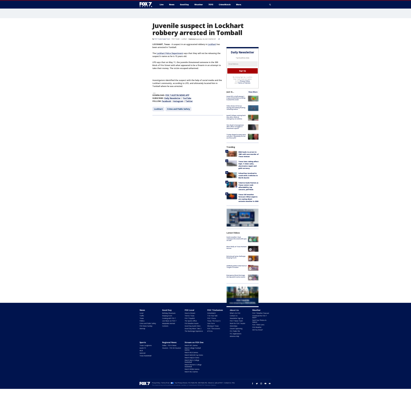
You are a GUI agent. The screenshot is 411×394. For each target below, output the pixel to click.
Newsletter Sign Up (236, 318)
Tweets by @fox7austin (235, 309)
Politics (142, 321)
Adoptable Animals (168, 323)
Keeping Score (167, 316)
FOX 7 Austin (176, 39)
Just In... (230, 92)
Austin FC (143, 348)
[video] (253, 239)
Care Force (211, 323)
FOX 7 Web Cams (258, 325)
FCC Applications (235, 334)
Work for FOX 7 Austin (237, 323)
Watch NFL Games (191, 345)
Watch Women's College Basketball (193, 366)
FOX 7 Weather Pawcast (260, 313)
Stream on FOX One (194, 342)
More (238, 4)
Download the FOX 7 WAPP (259, 317)
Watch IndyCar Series (192, 358)
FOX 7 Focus (211, 318)
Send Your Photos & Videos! (259, 321)
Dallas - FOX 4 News (169, 345)
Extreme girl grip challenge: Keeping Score (236, 257)
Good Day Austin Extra (192, 326)
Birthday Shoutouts (169, 313)
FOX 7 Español (190, 318)
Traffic (142, 316)
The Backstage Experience (194, 331)
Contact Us (234, 316)
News (142, 310)
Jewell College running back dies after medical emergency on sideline (236, 117)
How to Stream (190, 313)
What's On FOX (235, 313)
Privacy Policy (245, 81)
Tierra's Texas (189, 316)
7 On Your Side (212, 316)
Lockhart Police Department (170, 53)
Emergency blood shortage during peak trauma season (235, 276)
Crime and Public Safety (178, 109)
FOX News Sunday (146, 326)
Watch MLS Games (191, 372)
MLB (141, 351)
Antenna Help (234, 336)
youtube (265, 383)
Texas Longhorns (146, 345)
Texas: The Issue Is (213, 321)
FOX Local (189, 310)
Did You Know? (257, 330)
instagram (261, 383)
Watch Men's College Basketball (192, 361)
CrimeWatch (211, 313)
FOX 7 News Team (236, 321)
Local (141, 313)
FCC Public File (235, 331)
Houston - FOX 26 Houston (171, 348)
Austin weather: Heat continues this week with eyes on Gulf (236, 238)
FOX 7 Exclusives (215, 310)
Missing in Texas (213, 326)
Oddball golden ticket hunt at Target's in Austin (236, 266)
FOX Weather (256, 327)
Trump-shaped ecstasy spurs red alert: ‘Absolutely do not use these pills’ (236, 136)
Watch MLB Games (191, 352)
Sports (143, 342)
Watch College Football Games (193, 349)
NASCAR (142, 353)
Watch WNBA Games (192, 369)
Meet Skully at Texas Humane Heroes (236, 247)
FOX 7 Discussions (213, 328)
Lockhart (184, 39)
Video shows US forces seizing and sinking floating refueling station (235, 107)
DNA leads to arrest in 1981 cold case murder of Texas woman (248, 154)
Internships (233, 326)
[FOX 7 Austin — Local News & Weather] (147, 4)
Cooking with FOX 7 (169, 318)
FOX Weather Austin (192, 323)
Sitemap (142, 328)
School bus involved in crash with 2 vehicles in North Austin (248, 175)
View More (253, 92)
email (269, 383)
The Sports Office (191, 321)
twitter (257, 383)
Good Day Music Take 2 (193, 328)
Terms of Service (244, 83)
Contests (165, 326)
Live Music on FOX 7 (169, 321)
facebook (252, 383)
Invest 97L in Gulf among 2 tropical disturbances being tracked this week (235, 98)
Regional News (169, 342)
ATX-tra (209, 331)
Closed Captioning (236, 328)
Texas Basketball (145, 356)
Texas (142, 318)
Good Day (167, 310)
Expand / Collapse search (270, 4)
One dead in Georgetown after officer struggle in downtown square (235, 126)
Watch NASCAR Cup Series (194, 355)
